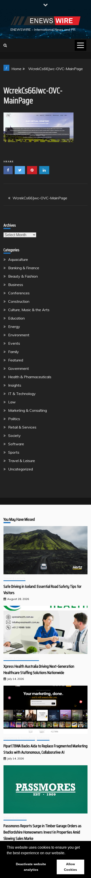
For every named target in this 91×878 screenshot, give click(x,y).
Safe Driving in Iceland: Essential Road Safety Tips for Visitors (42, 589)
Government (18, 368)
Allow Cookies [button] (70, 866)
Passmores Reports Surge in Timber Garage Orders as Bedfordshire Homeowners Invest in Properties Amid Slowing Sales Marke (42, 832)
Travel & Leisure (21, 460)
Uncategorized (20, 469)
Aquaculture (18, 259)
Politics (14, 418)
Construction (18, 301)
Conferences (19, 293)
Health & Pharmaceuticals (29, 376)
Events (14, 343)
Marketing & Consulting (27, 410)
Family (13, 351)
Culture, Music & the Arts (28, 309)
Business (15, 284)
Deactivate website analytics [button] (31, 866)
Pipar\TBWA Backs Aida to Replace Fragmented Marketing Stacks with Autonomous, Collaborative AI (46, 749)
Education (16, 318)
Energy (14, 326)
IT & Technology (22, 393)
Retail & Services (22, 427)
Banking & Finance (23, 267)
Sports (13, 452)
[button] (67, 853)
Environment (18, 335)
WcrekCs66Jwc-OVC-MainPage (40, 198)
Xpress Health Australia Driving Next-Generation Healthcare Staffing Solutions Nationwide (39, 669)
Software (16, 444)
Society (14, 435)
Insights (14, 385)
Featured (15, 360)
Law (12, 402)
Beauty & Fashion (23, 276)
